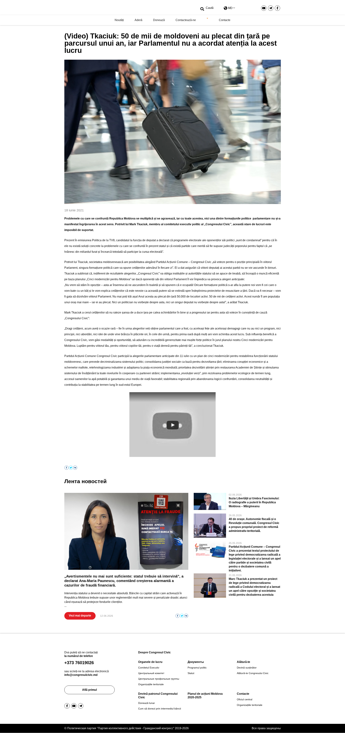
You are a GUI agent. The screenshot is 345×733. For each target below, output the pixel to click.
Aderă (138, 20)
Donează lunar (146, 703)
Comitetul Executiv (148, 667)
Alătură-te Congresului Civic (252, 673)
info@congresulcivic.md (81, 674)
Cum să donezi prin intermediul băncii (159, 708)
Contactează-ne (186, 20)
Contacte (224, 20)
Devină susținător (247, 667)
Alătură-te (243, 661)
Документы (196, 661)
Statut (191, 673)
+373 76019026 (79, 662)
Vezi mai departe (80, 615)
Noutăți (119, 20)
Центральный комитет (151, 673)
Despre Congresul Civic (154, 652)
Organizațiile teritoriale (151, 684)
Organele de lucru (150, 661)
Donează (159, 20)
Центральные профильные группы (158, 678)
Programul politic (197, 667)
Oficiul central (244, 699)
